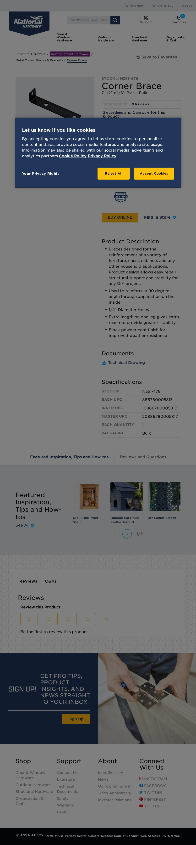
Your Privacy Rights (41, 174)
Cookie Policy (73, 156)
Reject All (114, 173)
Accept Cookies (154, 173)
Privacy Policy (102, 156)
